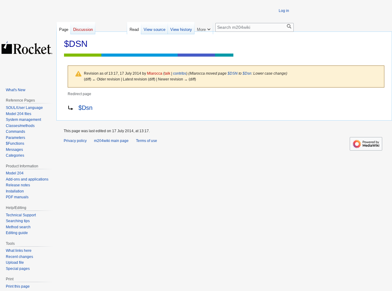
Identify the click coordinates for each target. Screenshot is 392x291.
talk (167, 73)
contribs (179, 73)
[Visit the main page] (27, 47)
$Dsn (247, 73)
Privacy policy (75, 141)
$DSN (233, 73)
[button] (203, 28)
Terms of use (146, 141)
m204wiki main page (111, 141)
